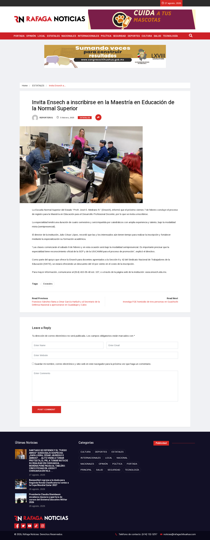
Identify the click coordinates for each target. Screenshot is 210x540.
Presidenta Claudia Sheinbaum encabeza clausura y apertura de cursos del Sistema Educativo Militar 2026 (48, 498)
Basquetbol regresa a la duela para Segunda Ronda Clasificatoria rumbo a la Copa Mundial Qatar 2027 (49, 483)
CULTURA (147, 36)
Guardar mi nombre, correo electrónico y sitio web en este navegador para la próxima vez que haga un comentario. (93, 364)
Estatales (48, 284)
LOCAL (41, 36)
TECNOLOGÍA (170, 36)
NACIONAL (122, 458)
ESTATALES (53, 36)
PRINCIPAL (86, 470)
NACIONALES (68, 36)
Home (25, 85)
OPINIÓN (31, 36)
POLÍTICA (106, 36)
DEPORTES (134, 36)
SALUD (157, 36)
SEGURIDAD (119, 36)
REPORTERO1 (46, 118)
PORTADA (19, 36)
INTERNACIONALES (88, 36)
